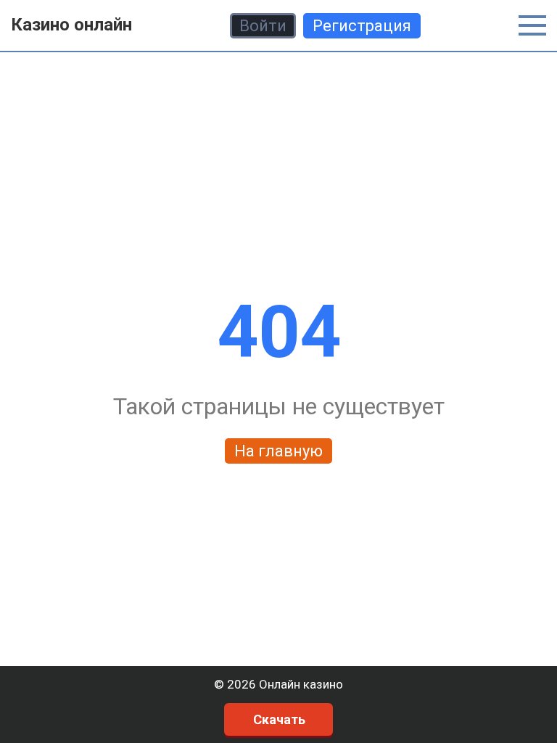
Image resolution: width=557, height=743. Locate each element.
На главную (278, 451)
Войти (262, 26)
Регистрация (362, 26)
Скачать (279, 719)
